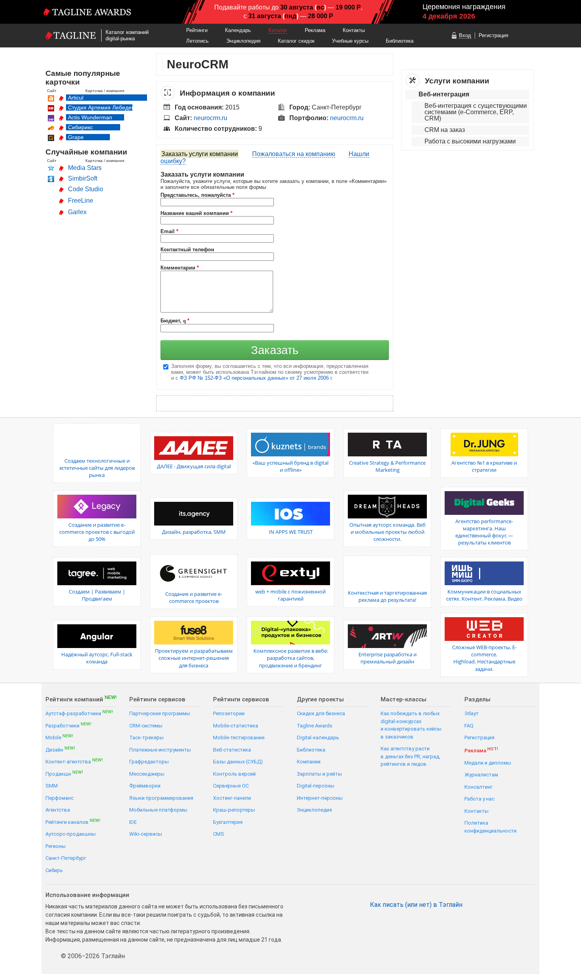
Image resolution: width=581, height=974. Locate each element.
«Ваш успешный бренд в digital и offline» (290, 466)
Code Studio (85, 189)
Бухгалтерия (228, 822)
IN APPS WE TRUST (291, 531)
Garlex (77, 212)
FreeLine (80, 200)
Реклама (315, 30)
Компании (309, 762)
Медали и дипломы (487, 763)
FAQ (468, 726)
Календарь (238, 30)
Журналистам (481, 775)
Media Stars (85, 167)
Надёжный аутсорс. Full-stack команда (96, 658)
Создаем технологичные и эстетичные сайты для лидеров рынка (97, 468)
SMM (51, 786)
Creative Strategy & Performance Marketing (387, 466)
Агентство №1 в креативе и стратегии (484, 466)
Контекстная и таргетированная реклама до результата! (387, 596)
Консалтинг (478, 787)
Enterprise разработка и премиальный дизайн (387, 658)
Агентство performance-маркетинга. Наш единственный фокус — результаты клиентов (484, 532)
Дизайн (60, 749)
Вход (465, 35)
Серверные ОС (231, 786)
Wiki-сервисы (145, 834)
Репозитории (229, 713)
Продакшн (64, 773)
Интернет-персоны (320, 798)
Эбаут (471, 713)
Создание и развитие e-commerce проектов (193, 597)
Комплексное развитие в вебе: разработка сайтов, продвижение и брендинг (290, 658)
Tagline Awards (314, 726)
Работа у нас (479, 799)
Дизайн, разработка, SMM (194, 531)
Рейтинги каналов (72, 821)
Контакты (354, 30)
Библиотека (399, 41)
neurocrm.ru (210, 118)
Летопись (197, 41)
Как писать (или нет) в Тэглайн (416, 905)
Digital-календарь (318, 737)
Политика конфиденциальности (490, 827)
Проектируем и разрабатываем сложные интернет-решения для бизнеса (194, 658)
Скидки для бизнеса (321, 713)
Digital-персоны (315, 786)
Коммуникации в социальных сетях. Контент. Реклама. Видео (484, 595)
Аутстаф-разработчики (79, 713)
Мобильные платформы (158, 810)
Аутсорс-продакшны (70, 834)
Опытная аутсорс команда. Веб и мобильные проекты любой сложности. (387, 532)
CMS (218, 834)
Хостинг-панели (232, 798)
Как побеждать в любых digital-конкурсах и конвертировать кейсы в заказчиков (411, 725)
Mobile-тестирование (238, 737)
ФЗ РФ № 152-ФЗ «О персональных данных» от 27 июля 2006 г (256, 378)
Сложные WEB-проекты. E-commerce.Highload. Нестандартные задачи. (484, 658)
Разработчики (68, 725)
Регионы (55, 846)
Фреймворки (144, 786)
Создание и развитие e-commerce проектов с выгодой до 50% (97, 532)
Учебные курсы (350, 41)
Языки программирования (161, 798)
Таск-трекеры (146, 737)
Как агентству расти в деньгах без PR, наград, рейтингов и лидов (410, 756)
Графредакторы (149, 762)
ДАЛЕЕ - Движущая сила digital (194, 466)
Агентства (57, 810)
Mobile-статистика (235, 726)
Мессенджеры (146, 774)
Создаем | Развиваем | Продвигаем (97, 595)
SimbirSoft (82, 178)
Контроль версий (234, 774)
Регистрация (493, 35)
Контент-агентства (74, 761)
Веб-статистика (232, 750)
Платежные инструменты (160, 750)
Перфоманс (59, 798)
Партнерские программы (159, 713)
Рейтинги (197, 30)
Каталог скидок (296, 41)
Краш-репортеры (234, 810)
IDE (133, 822)
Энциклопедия (243, 41)
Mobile (59, 737)
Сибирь (54, 870)
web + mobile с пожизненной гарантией (290, 595)
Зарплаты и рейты (319, 774)
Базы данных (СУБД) (238, 762)
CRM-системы (145, 726)
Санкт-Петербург (65, 858)
